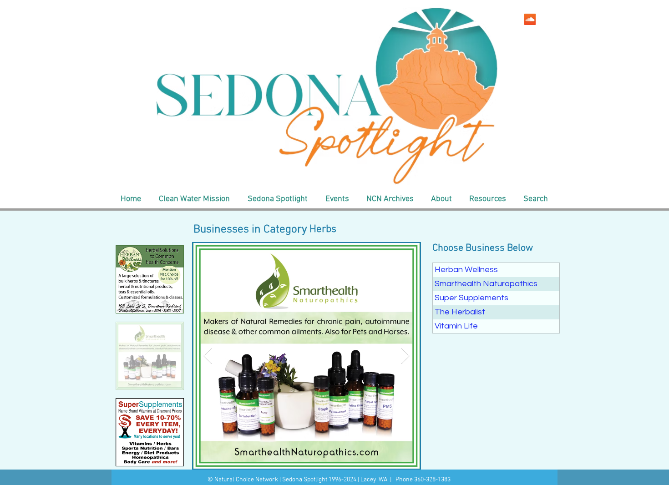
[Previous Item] (208, 356)
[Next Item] (405, 356)
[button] (194, 199)
